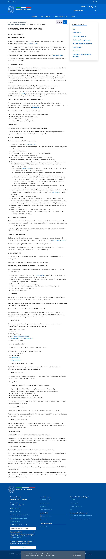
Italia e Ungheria (74, 503)
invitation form (56, 192)
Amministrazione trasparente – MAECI (80, 519)
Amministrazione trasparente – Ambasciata (81, 516)
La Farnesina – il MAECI (46, 500)
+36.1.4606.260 (16, 511)
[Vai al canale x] (95, 6)
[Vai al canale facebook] (88, 6)
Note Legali (19, 537)
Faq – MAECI (43, 526)
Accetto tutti (77, 555)
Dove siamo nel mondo (46, 509)
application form (31, 144)
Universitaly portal (33, 44)
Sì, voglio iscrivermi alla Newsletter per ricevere (21, 541)
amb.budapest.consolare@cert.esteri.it (22, 338)
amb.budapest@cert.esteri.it (20, 518)
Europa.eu (45, 520)
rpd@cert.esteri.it (16, 360)
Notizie (71, 509)
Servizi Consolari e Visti (19, 22)
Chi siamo (72, 500)
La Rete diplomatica (45, 503)
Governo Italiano (11, 2)
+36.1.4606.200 (16, 508)
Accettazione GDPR (16, 532)
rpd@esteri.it (15, 358)
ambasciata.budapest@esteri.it (22, 515)
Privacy (14, 537)
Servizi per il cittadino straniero (17, 24)
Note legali (11, 554)
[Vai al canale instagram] (92, 6)
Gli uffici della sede (15, 521)
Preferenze (78, 554)
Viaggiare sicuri (43, 506)
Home (9, 22)
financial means (26, 168)
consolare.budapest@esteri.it (58, 240)
